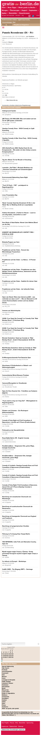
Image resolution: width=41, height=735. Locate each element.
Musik (3, 688)
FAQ (23, 15)
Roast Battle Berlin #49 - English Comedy (15, 438)
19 (5, 655)
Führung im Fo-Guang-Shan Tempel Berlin (16, 534)
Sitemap (20, 726)
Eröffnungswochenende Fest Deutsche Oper (16, 357)
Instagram (29, 16)
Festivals (4, 670)
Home (4, 25)
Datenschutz (13, 726)
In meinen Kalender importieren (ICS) (3, 27)
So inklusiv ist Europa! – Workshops (14, 561)
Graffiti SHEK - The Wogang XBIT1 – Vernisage (17, 569)
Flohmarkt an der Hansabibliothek (13, 430)
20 (7, 655)
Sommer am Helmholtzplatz (11, 310)
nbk (6, 95)
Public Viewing (6, 681)
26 (5, 657)
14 (9, 654)
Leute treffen (6, 691)
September (33, 10)
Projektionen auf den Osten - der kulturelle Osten (18, 289)
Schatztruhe (5, 696)
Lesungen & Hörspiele (8, 680)
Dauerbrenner (24, 13)
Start (3, 8)
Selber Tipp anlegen (8, 15)
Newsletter (13, 13)
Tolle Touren (5, 668)
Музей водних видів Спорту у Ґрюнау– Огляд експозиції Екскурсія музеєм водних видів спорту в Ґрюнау (20, 553)
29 (11, 657)
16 (12, 654)
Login (37, 15)
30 (12, 657)
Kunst (3, 678)
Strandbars (5, 698)
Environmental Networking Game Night (15, 177)
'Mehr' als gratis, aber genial (10, 708)
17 (2, 655)
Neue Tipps (12, 8)
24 (2, 657)
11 (4, 654)
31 (2, 659)
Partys (4, 705)
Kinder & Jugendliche (8, 693)
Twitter (33, 16)
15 (11, 654)
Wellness (4, 695)
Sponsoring (29, 723)
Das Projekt (5, 723)
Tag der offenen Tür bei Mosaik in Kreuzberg (16, 160)
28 (9, 657)
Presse (12, 723)
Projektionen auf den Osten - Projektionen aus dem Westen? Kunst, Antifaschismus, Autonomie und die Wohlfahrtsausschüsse (19, 271)
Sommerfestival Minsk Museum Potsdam (15, 375)
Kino (3, 675)
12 (5, 654)
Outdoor (4, 700)
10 (2, 654)
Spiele (4, 701)
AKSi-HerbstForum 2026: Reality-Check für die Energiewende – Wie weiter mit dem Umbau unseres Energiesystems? (19, 150)
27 (7, 657)
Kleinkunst (5, 685)
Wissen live (5, 690)
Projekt (17, 15)
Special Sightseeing (8, 666)
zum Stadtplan (30, 36)
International (5, 686)
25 (4, 657)
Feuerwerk (5, 673)
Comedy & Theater (7, 683)
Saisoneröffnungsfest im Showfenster (14, 383)
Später (4, 13)
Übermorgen (14, 10)
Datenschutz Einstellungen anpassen (13, 729)
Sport (3, 703)
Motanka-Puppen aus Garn (10, 242)
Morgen (5, 10)
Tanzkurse (5, 707)
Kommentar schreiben (16, 105)
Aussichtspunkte (7, 671)
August (24, 10)
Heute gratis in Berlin (26, 8)
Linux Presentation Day (9, 195)
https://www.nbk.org (11, 100)
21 (9, 655)
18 (4, 655)
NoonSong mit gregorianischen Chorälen (15, 526)
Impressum (5, 726)
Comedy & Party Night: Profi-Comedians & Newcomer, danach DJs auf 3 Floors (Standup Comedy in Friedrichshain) (19, 487)
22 (11, 655)
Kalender (9, 25)
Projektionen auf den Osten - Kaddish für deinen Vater (19, 281)
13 (7, 654)
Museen (10, 42)
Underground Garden (9, 111)
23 (12, 655)
